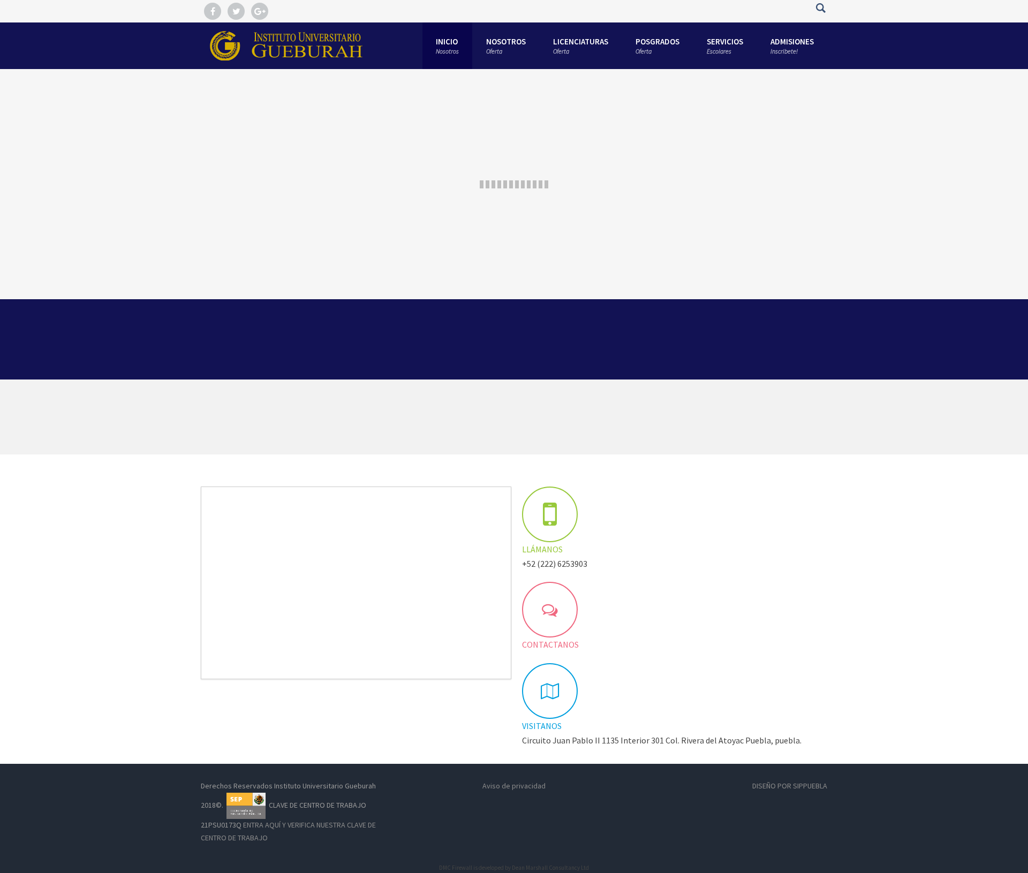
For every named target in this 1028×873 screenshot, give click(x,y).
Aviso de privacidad (514, 786)
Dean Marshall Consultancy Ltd (550, 867)
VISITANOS (542, 725)
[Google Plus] (259, 12)
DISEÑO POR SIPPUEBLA (789, 786)
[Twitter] (236, 12)
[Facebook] (212, 12)
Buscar (820, 8)
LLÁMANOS (542, 549)
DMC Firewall (455, 867)
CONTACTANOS (550, 644)
